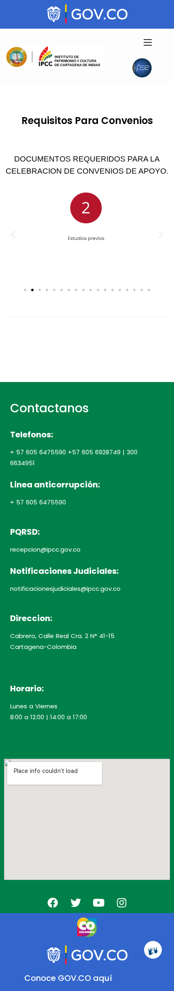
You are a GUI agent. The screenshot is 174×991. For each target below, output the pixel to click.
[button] (13, 234)
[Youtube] (98, 902)
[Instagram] (121, 902)
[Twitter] (75, 902)
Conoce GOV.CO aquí (68, 978)
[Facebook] (52, 902)
